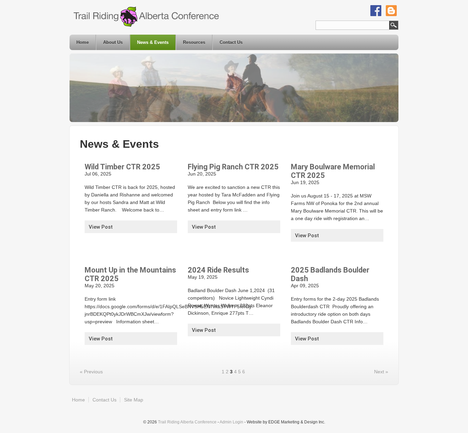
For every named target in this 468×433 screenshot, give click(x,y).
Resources (194, 42)
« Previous (91, 371)
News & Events (153, 42)
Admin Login (231, 422)
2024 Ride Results (218, 270)
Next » (381, 371)
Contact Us (231, 42)
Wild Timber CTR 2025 (122, 167)
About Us (113, 42)
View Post (101, 227)
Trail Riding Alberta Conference (187, 422)
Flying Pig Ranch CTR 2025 (233, 167)
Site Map (133, 399)
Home (82, 42)
